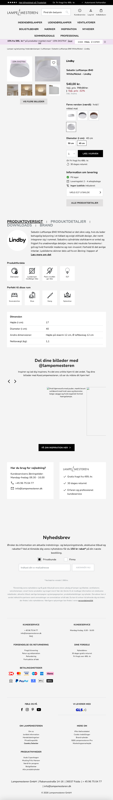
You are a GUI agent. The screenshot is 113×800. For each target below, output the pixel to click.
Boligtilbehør (31, 766)
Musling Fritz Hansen (31, 760)
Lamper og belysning (15, 49)
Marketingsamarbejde (82, 743)
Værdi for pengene (31, 763)
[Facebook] (22, 709)
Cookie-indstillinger (82, 734)
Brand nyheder (82, 737)
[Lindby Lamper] (82, 61)
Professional (69, 35)
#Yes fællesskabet (82, 731)
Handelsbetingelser (31, 737)
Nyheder (88, 29)
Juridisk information (31, 734)
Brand (46, 225)
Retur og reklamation (31, 653)
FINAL (89, 42)
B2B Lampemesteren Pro (82, 740)
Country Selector (31, 743)
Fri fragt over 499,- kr (82, 656)
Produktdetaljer (68, 221)
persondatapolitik (85, 600)
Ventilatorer (86, 22)
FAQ (31, 636)
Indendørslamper (33, 49)
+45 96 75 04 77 (24, 482)
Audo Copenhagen (31, 757)
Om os (31, 731)
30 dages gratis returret (82, 653)
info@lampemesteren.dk (28, 488)
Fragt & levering (31, 650)
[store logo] (22, 12)
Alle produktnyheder (31, 769)
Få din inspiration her (55, 447)
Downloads (19, 225)
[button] (12, 89)
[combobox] (56, 12)
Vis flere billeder (33, 101)
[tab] (27, 221)
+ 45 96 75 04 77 (31, 630)
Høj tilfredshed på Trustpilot (32, 2)
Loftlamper (46, 49)
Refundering (31, 656)
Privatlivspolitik (31, 740)
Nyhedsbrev (82, 650)
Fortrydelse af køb (31, 659)
